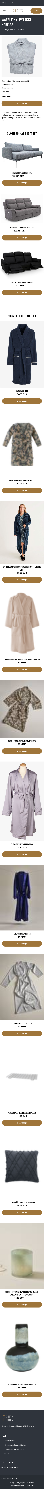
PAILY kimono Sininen (22, 933)
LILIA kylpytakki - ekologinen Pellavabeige (22, 659)
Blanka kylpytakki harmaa (22, 844)
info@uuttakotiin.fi (7, 3)
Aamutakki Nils (22, 391)
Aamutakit (19, 29)
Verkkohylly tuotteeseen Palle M (22, 1113)
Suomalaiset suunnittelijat (15, 1445)
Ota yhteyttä (20, 1483)
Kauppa (36, 11)
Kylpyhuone (8, 29)
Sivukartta (30, 1485)
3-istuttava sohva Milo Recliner (22, 227)
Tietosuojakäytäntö (17, 1485)
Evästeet (30, 1483)
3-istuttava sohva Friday (22, 172)
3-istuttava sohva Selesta (22, 282)
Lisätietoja (22, 104)
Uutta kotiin (10, 1441)
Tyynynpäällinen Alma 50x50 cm (22, 1202)
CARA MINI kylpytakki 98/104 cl (22, 480)
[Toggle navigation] (4, 10)
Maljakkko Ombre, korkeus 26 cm (22, 1384)
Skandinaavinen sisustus (14, 1449)
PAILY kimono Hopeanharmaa (22, 1023)
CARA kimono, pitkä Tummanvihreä (22, 741)
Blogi (7, 1453)
